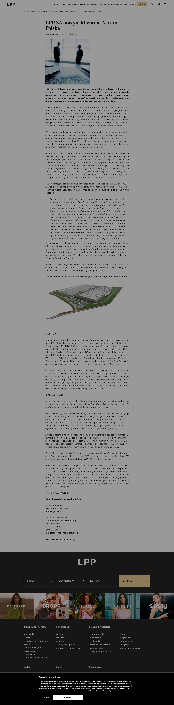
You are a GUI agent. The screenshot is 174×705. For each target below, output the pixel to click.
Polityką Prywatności (110, 691)
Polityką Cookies (93, 691)
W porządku (68, 697)
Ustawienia (45, 697)
